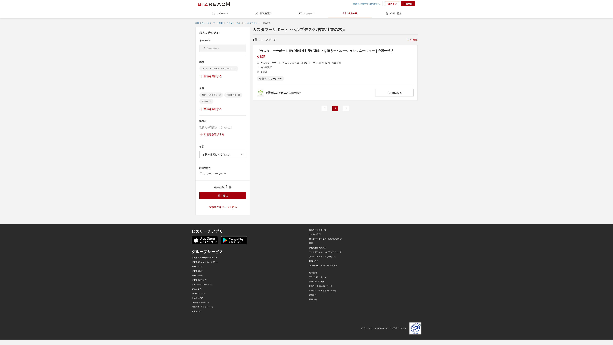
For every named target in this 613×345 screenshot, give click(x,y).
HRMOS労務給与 (199, 280)
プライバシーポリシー (318, 277)
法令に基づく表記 (316, 282)
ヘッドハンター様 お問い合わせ (322, 290)
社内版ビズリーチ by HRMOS (204, 258)
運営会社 (313, 295)
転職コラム (314, 261)
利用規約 (313, 273)
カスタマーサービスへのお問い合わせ (325, 239)
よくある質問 (315, 234)
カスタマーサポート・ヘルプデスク (242, 23)
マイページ (222, 13)
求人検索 (352, 13)
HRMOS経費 (197, 275)
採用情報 (313, 299)
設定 (311, 243)
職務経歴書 (265, 13)
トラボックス (197, 298)
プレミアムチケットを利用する (322, 257)
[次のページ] (346, 108)
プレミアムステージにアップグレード (325, 252)
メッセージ (309, 13)
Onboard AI (196, 289)
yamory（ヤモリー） (201, 302)
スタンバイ (196, 311)
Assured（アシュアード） (203, 307)
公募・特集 (395, 13)
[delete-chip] (235, 68)
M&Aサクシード (198, 293)
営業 (221, 23)
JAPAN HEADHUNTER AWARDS (323, 266)
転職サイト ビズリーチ (205, 23)
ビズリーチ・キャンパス (202, 284)
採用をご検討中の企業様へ (366, 4)
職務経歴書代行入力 (317, 248)
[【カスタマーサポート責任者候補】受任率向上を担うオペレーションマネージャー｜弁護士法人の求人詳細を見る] (335, 72)
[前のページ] (324, 108)
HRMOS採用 (197, 267)
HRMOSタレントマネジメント (205, 262)
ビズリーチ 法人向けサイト (321, 286)
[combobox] (222, 154)
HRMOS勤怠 (197, 271)
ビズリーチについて (317, 230)
